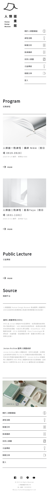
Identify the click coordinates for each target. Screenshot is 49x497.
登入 (26, 80)
